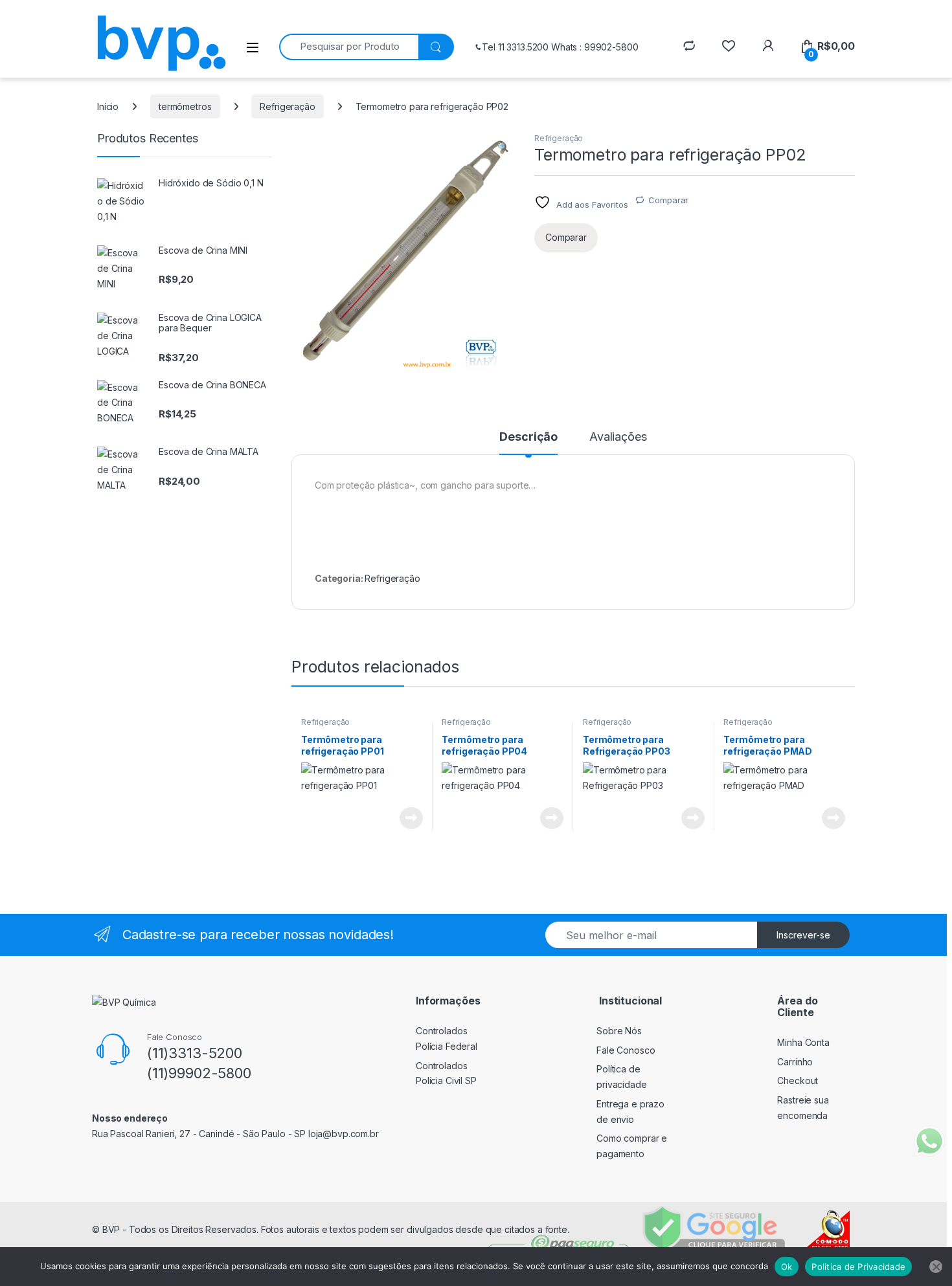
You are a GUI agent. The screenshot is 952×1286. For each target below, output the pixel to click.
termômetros (185, 106)
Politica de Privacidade (858, 1266)
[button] (502, 147)
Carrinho (795, 1061)
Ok (787, 1266)
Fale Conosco (625, 1050)
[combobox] (348, 47)
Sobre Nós (619, 1030)
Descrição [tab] (528, 437)
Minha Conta (803, 1042)
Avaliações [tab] (618, 437)
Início (108, 106)
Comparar (668, 200)
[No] (935, 1266)
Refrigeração (287, 106)
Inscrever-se (803, 934)
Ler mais (411, 818)
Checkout (797, 1080)
